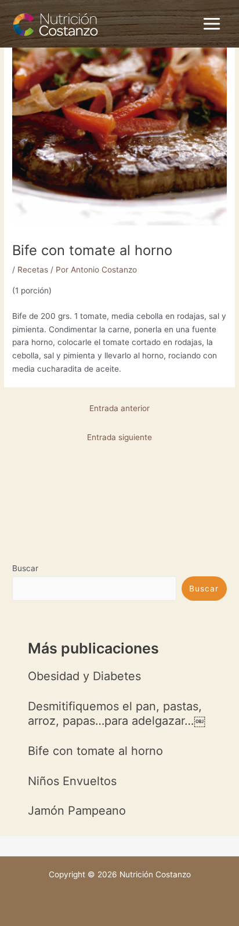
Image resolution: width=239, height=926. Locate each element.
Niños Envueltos (72, 781)
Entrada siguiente (119, 437)
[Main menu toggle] (212, 24)
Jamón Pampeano (77, 811)
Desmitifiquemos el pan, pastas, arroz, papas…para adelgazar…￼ (116, 713)
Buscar (25, 568)
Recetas (32, 269)
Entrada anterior (119, 408)
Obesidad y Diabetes (84, 676)
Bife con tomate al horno (95, 751)
